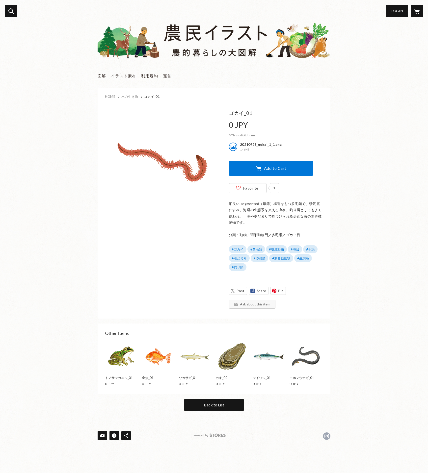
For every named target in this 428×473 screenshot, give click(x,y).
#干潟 (310, 249)
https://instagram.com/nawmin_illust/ (326, 436)
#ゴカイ (237, 249)
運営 (167, 75)
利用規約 (149, 75)
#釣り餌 (237, 267)
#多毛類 (256, 249)
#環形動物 (276, 249)
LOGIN (397, 11)
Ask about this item (255, 304)
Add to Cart (275, 168)
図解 (102, 75)
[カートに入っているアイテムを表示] (417, 11)
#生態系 (303, 258)
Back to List (214, 404)
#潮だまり (239, 258)
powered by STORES (209, 435)
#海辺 (295, 249)
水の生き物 (129, 97)
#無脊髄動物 (281, 258)
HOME (110, 97)
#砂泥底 (259, 258)
